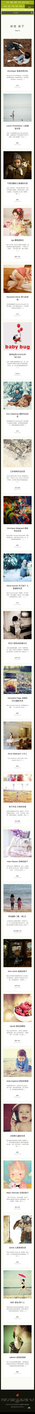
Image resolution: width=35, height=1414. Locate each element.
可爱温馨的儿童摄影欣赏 (17, 183)
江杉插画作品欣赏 (17, 471)
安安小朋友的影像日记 (17, 643)
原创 (9, 6)
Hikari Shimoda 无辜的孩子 (17, 1193)
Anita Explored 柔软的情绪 (17, 1081)
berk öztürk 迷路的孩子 (17, 971)
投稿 (29, 7)
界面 (5, 6)
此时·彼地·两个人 (17, 1302)
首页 (7, 2)
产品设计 (17, 373)
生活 (19, 2)
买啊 (20, 6)
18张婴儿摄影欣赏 (17, 1136)
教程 (16, 6)
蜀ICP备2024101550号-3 (17, 1406)
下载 (13, 6)
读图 (24, 6)
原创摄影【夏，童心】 (17, 916)
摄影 (15, 2)
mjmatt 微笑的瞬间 (17, 1026)
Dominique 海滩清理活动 (17, 71)
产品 (27, 2)
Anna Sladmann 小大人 (17, 754)
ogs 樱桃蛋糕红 (17, 240)
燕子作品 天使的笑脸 (17, 807)
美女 (19, 985)
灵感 (23, 2)
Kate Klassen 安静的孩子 (17, 861)
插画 (11, 2)
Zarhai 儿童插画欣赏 (17, 1248)
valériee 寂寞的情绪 (17, 1357)
